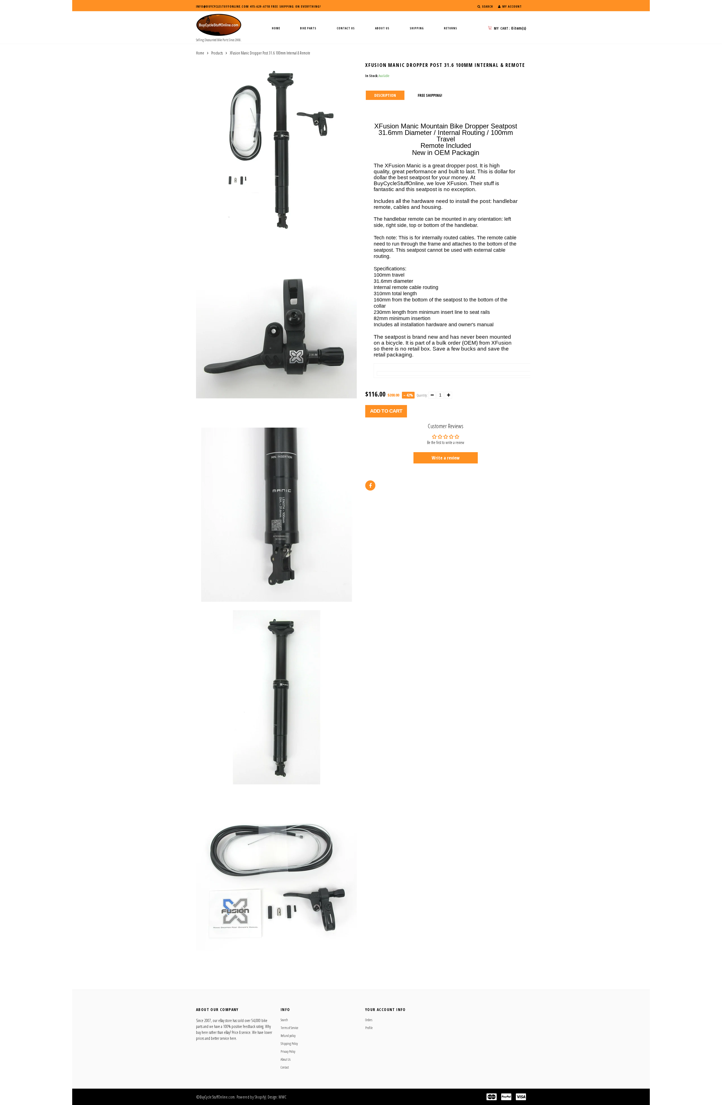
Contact (285, 1067)
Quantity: (422, 395)
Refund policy (288, 1035)
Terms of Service (289, 1027)
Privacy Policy (288, 1051)
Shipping (417, 28)
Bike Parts (308, 28)
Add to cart (386, 411)
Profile (369, 1027)
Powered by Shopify (251, 1097)
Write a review (446, 458)
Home (276, 28)
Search (284, 1020)
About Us (382, 28)
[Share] (370, 485)
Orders (368, 1020)
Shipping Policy (289, 1043)
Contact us (346, 28)
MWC (282, 1097)
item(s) (510, 28)
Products (217, 53)
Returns (450, 28)
